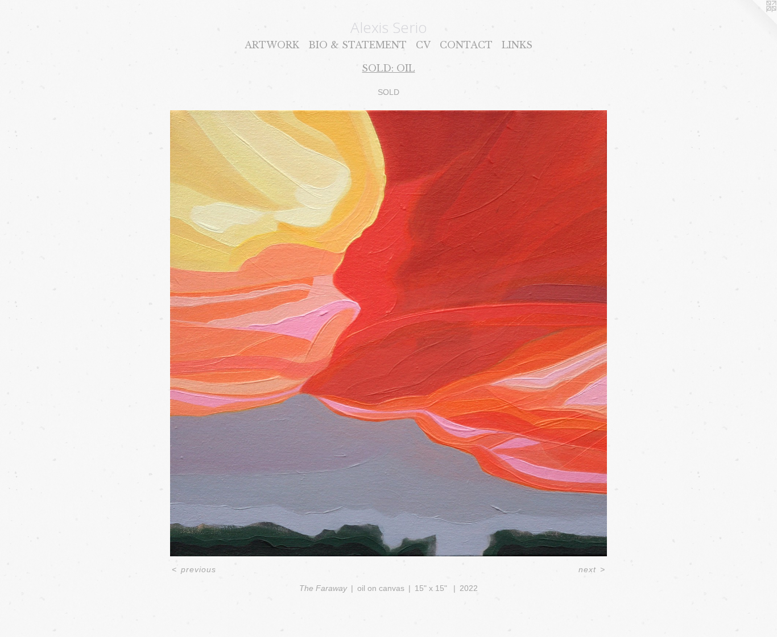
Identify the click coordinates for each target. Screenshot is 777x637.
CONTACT (466, 45)
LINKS (517, 45)
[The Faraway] (388, 333)
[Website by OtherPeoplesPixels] (754, 22)
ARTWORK (272, 45)
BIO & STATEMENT (357, 45)
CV (423, 45)
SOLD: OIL (388, 68)
